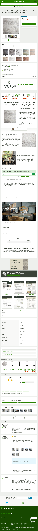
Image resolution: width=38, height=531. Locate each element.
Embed (8, 227)
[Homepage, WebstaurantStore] (19, 1)
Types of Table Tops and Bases (11, 313)
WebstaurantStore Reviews (15, 523)
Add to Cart (4, 98)
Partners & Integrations (4, 523)
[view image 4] (17, 411)
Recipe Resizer (3, 522)
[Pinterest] (11, 513)
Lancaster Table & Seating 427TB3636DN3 (7, 351)
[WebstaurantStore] (12, 508)
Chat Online (33, 521)
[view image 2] (8, 411)
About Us (22, 517)
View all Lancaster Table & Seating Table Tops (26, 84)
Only (22, 18)
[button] (5, 36)
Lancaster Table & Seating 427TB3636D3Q (7, 354)
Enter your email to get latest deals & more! (10, 498)
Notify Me (29, 23)
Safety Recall (13, 524)
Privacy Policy (27, 176)
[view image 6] (26, 411)
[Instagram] (1, 513)
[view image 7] (30, 411)
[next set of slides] (36, 96)
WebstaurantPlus (3, 517)
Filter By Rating (27, 416)
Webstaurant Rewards (4, 518)
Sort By (3, 416)
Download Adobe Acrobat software (21, 310)
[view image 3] (13, 411)
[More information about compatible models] (10, 348)
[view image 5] (21, 411)
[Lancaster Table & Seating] (9, 84)
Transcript (4, 227)
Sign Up (30, 497)
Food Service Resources (14, 522)
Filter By (14, 416)
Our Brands (23, 518)
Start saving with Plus (11, 503)
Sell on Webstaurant (24, 523)
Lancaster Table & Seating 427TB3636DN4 (7, 350)
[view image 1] (4, 411)
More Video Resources (5, 225)
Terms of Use (23, 176)
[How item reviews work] (13, 383)
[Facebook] (6, 513)
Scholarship (23, 522)
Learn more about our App (28, 503)
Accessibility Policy (17, 527)
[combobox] (19, 4)
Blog (11, 517)
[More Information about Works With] (5, 91)
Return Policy (23, 524)
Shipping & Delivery (34, 522)
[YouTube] (4, 513)
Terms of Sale (3, 527)
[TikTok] (9, 513)
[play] (19, 211)
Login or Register (19, 402)
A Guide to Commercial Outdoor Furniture (13, 315)
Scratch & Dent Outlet (14, 518)
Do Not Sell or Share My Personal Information (27, 527)
